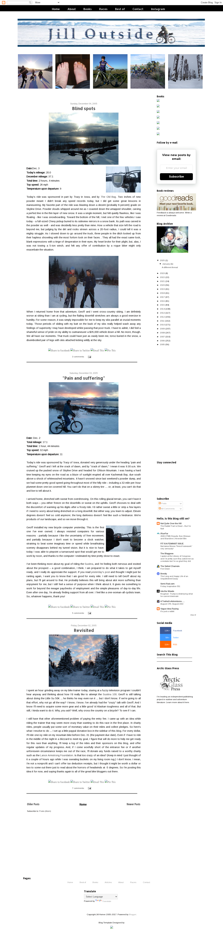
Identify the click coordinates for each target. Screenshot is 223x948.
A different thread (170, 267)
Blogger (132, 914)
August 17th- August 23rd (171, 604)
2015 (162, 305)
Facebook (173, 630)
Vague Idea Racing (169, 609)
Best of (120, 9)
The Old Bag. (109, 196)
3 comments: (78, 356)
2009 (162, 328)
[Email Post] (89, 356)
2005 (162, 344)
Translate (106, 901)
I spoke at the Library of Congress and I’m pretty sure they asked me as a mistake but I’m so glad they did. (177, 558)
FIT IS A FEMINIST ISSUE (172, 543)
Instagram (158, 9)
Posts (163, 503)
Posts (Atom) (45, 811)
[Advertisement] (176, 403)
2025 (162, 260)
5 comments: (78, 613)
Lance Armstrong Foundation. (57, 755)
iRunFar (164, 533)
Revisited (84, 630)
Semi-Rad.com (167, 583)
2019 (162, 289)
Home (56, 9)
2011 (162, 321)
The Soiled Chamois (169, 566)
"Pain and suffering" (84, 378)
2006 (162, 340)
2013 (162, 313)
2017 (162, 297)
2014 (162, 309)
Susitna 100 (110, 694)
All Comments (168, 508)
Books (87, 9)
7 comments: (78, 788)
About (71, 9)
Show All (193, 615)
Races (103, 9)
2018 (162, 293)
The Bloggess (166, 553)
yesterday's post (100, 572)
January (166, 264)
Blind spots (83, 108)
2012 (162, 317)
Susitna (89, 564)
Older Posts (33, 804)
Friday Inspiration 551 (170, 586)
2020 (162, 285)
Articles (108, 882)
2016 (162, 301)
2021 (162, 281)
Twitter (172, 637)
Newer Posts (133, 804)
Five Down (165, 569)
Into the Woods (167, 591)
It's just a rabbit (167, 611)
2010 (162, 324)
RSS (171, 644)
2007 (162, 336)
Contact (138, 9)
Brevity (163, 573)
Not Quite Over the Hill (171, 523)
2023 (162, 273)
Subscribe (176, 176)
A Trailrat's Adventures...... (172, 601)
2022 (162, 277)
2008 (162, 332)
